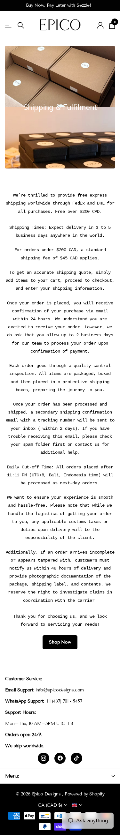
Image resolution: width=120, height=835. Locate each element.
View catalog (8, 25)
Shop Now (60, 642)
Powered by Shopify (84, 794)
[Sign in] (100, 25)
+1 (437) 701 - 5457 (63, 701)
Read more (101, 5)
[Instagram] (43, 758)
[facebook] (60, 758)
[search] (21, 25)
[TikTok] (76, 758)
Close (60, 776)
